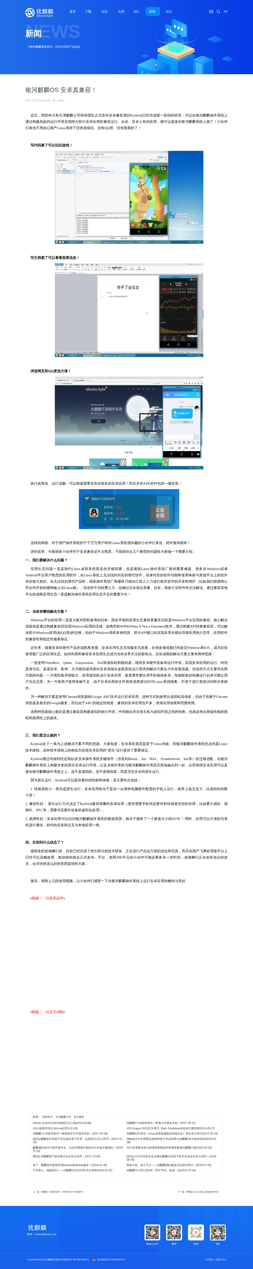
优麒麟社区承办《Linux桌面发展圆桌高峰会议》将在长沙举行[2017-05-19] (172, 1133)
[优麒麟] (39, 12)
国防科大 (48, 1116)
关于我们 (209, 1259)
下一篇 (199, 1192)
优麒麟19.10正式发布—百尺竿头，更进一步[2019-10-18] (161, 1170)
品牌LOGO (221, 1259)
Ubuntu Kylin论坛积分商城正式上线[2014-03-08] (62, 1122)
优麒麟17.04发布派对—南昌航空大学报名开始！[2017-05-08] (70, 1133)
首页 (72, 11)
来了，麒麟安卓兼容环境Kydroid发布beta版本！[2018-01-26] (70, 1165)
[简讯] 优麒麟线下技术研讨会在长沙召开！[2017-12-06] (66, 1156)
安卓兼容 (79, 1116)
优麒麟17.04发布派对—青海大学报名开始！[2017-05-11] (160, 1122)
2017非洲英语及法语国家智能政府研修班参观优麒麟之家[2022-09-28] (169, 1147)
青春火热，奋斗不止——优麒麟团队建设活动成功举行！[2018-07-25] (168, 1165)
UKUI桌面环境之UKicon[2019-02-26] (55, 1128)
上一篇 (58, 1192)
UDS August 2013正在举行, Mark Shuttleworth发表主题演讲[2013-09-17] (170, 1128)
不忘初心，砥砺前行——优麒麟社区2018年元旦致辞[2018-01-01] (72, 1170)
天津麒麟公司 (63, 1116)
